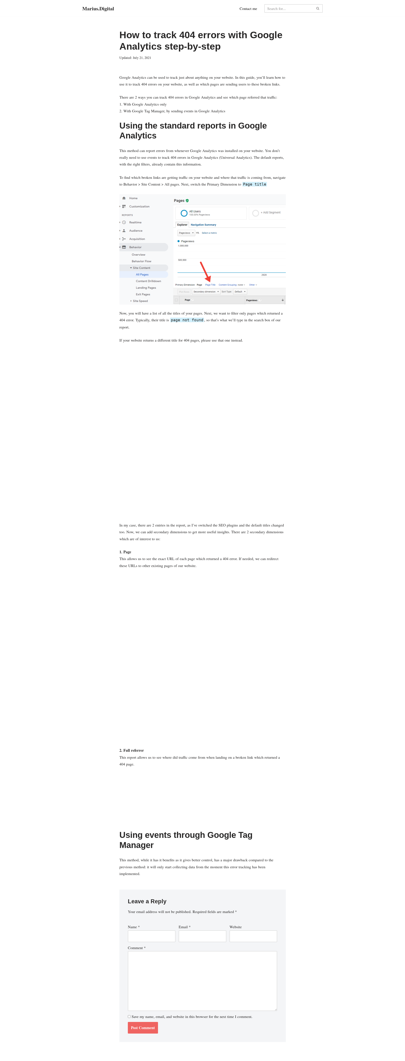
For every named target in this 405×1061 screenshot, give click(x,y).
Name (134, 926)
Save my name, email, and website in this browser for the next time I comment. (192, 1016)
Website (236, 926)
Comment (137, 947)
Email (185, 926)
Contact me (248, 8)
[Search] (318, 8)
